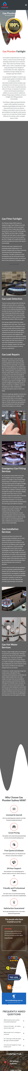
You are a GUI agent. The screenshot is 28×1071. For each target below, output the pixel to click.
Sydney (20, 342)
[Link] (4, 5)
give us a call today (16, 406)
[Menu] (26, 5)
